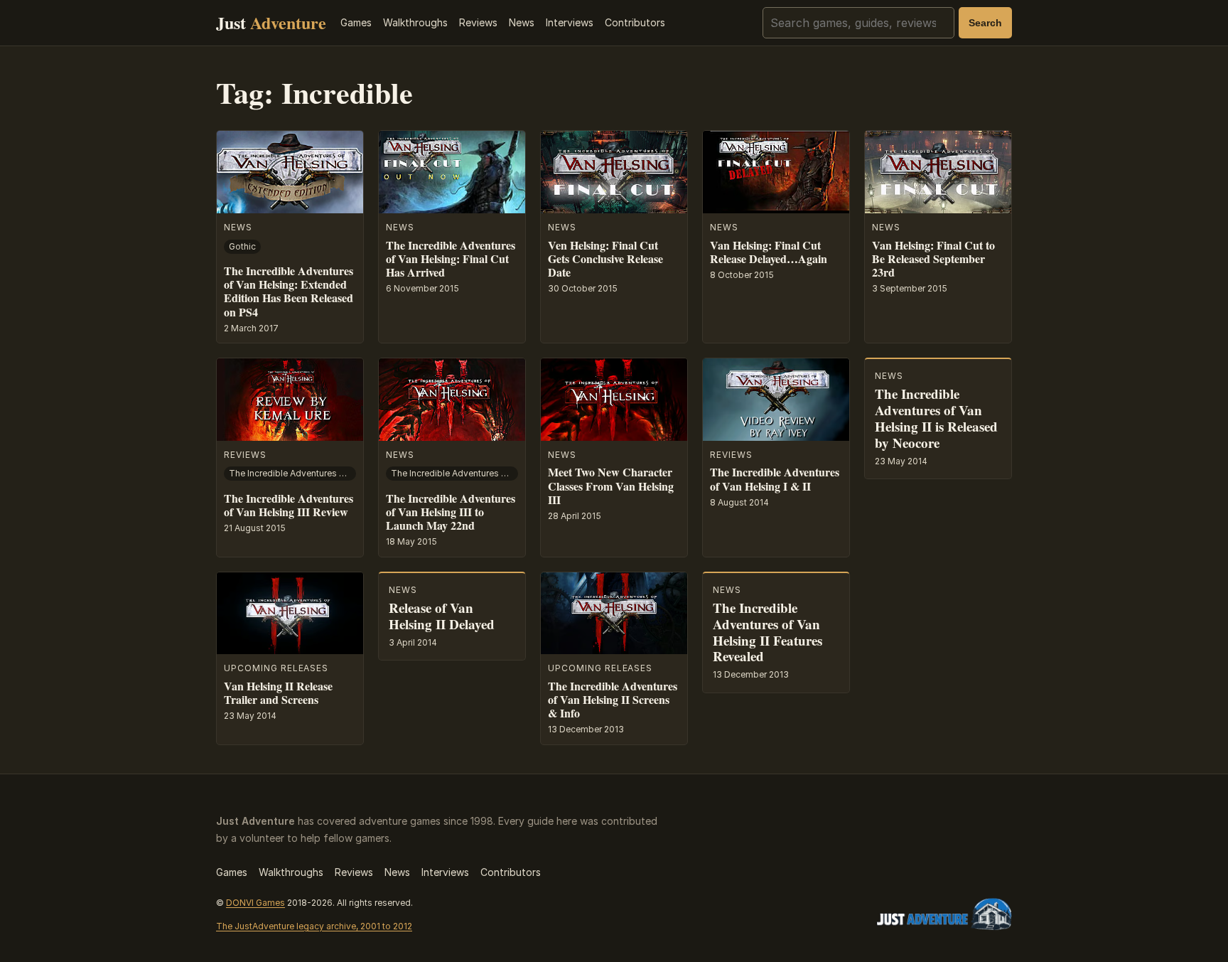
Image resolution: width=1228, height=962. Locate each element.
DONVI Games (255, 902)
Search (985, 22)
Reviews (478, 22)
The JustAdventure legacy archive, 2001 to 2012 (314, 926)
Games (356, 22)
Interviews (569, 22)
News (521, 22)
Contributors (635, 22)
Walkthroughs (415, 22)
